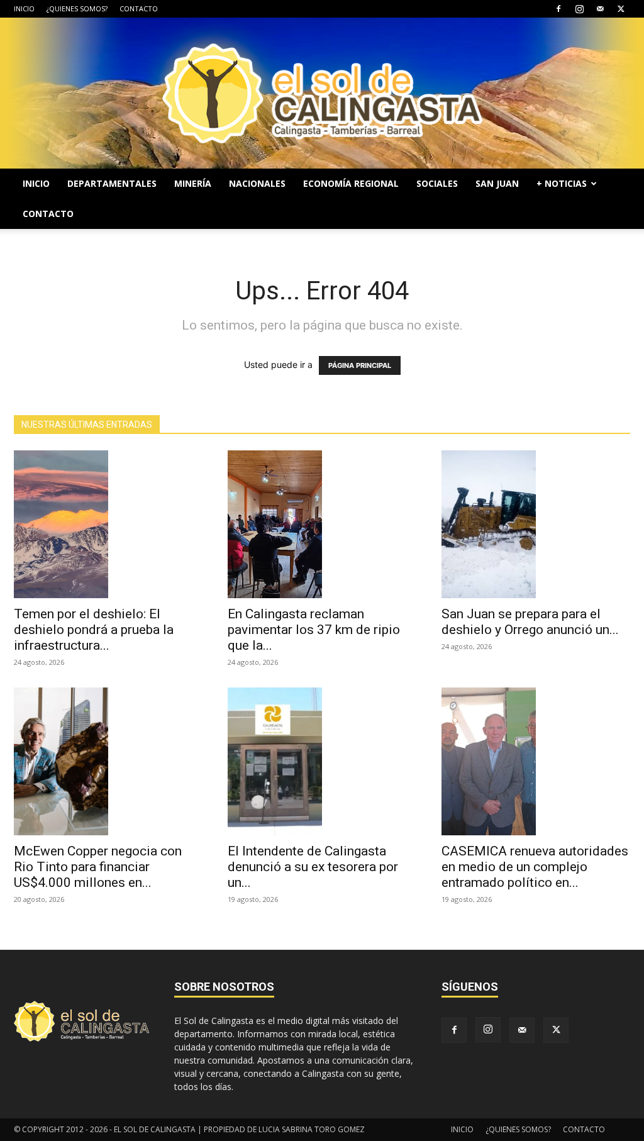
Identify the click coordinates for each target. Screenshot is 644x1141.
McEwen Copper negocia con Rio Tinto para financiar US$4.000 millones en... (98, 866)
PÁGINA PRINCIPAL (359, 365)
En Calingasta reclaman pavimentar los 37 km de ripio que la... (314, 629)
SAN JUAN (497, 183)
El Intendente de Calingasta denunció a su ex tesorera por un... (313, 866)
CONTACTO (138, 8)
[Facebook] (558, 9)
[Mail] (600, 9)
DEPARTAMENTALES (112, 183)
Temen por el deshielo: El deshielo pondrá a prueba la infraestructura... (94, 629)
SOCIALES (437, 183)
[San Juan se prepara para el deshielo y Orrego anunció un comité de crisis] (535, 524)
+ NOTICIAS (561, 183)
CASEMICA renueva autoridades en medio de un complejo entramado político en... (534, 866)
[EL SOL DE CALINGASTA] (322, 93)
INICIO (24, 8)
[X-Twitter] (620, 9)
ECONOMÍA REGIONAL (351, 183)
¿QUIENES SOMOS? (77, 8)
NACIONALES (257, 183)
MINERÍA (192, 183)
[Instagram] (579, 9)
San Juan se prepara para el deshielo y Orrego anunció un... (530, 621)
